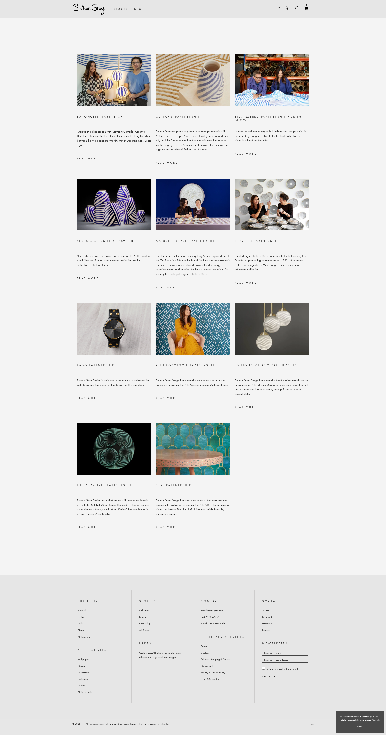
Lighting (82, 685)
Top (312, 723)
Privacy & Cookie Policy (213, 672)
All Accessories (85, 692)
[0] (306, 9)
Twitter (265, 610)
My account (207, 665)
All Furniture (84, 636)
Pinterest (266, 630)
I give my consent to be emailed (281, 669)
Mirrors (81, 665)
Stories (121, 9)
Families (143, 617)
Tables (81, 617)
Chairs (81, 630)
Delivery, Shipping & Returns (215, 659)
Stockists (205, 652)
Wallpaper (83, 659)
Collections (145, 610)
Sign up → (271, 676)
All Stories (144, 630)
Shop (139, 9)
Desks (80, 623)
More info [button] (376, 720)
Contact (205, 646)
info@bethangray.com (212, 610)
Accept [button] (359, 726)
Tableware (83, 679)
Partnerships (145, 623)
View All (82, 610)
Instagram (267, 623)
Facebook (267, 617)
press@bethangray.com (160, 652)
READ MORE (88, 158)
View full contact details (213, 623)
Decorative (83, 672)
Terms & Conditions (210, 679)
